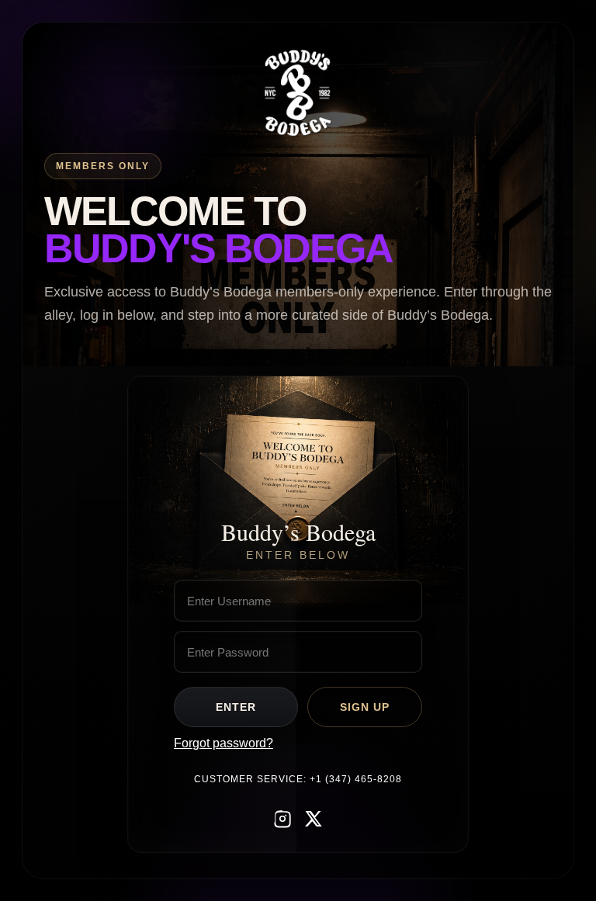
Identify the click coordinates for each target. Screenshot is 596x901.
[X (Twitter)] (313, 819)
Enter (236, 707)
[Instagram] (282, 819)
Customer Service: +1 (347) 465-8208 (298, 779)
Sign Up (365, 707)
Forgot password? (223, 743)
